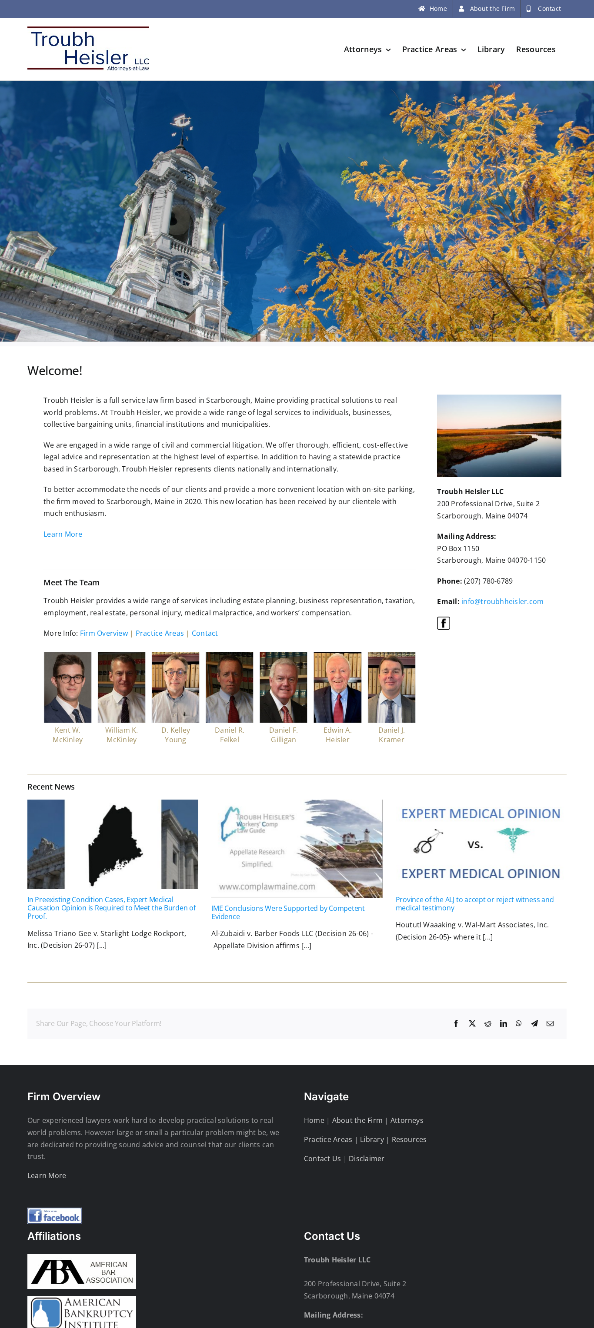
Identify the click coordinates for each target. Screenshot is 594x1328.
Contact (205, 633)
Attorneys (407, 1120)
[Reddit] (488, 1024)
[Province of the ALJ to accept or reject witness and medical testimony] (481, 845)
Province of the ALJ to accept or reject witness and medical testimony (475, 904)
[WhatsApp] (518, 1024)
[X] (472, 1024)
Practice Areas (160, 633)
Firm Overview (104, 633)
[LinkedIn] (503, 1024)
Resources (409, 1139)
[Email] (550, 1024)
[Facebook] (456, 1024)
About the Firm (357, 1120)
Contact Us (322, 1158)
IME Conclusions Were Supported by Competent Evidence (288, 912)
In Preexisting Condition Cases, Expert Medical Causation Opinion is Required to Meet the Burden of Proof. (111, 908)
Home (314, 1120)
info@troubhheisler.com (502, 601)
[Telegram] (534, 1024)
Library (372, 1139)
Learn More (62, 534)
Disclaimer (366, 1158)
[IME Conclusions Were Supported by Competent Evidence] (296, 849)
